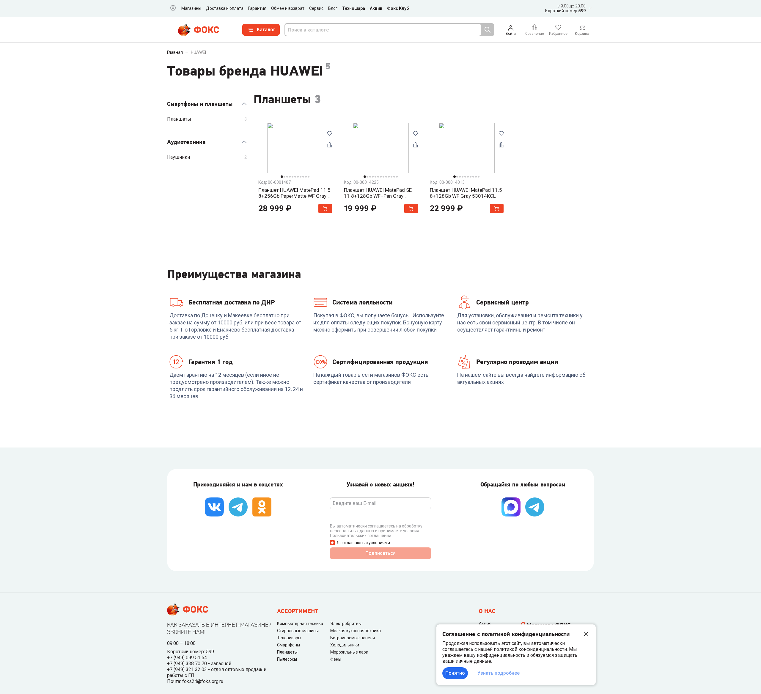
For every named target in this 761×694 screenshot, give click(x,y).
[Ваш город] (172, 8)
